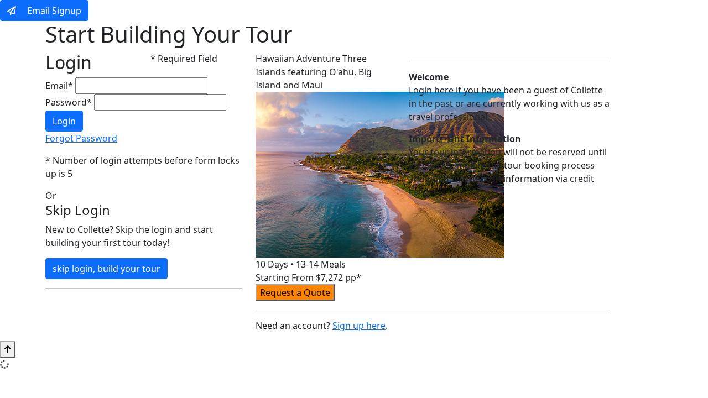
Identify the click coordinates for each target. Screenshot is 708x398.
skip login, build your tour (106, 269)
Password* (68, 102)
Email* (59, 86)
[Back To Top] (7, 349)
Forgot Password (81, 138)
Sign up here (359, 326)
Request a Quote (295, 292)
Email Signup (53, 10)
